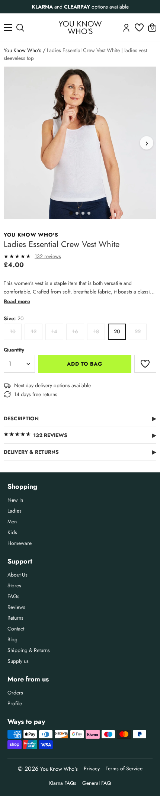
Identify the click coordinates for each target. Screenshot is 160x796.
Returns (15, 618)
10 (13, 331)
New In (15, 500)
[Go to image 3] (82, 213)
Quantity (14, 349)
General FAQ (96, 783)
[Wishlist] (139, 27)
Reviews (16, 607)
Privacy (92, 768)
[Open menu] (7, 27)
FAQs (13, 596)
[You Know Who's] (80, 27)
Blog (12, 639)
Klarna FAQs (62, 783)
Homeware (19, 543)
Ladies (14, 510)
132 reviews (48, 256)
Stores (14, 585)
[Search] (20, 27)
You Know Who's (22, 50)
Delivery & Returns (80, 452)
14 (54, 331)
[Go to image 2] (77, 213)
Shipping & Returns (28, 650)
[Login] (126, 28)
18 (96, 331)
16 (75, 331)
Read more (17, 301)
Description (80, 418)
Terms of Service (124, 768)
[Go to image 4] (88, 213)
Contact (15, 628)
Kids (12, 532)
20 (117, 331)
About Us (17, 574)
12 (33, 331)
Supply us (18, 661)
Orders (15, 692)
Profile (14, 703)
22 (138, 331)
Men (12, 521)
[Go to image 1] (71, 213)
